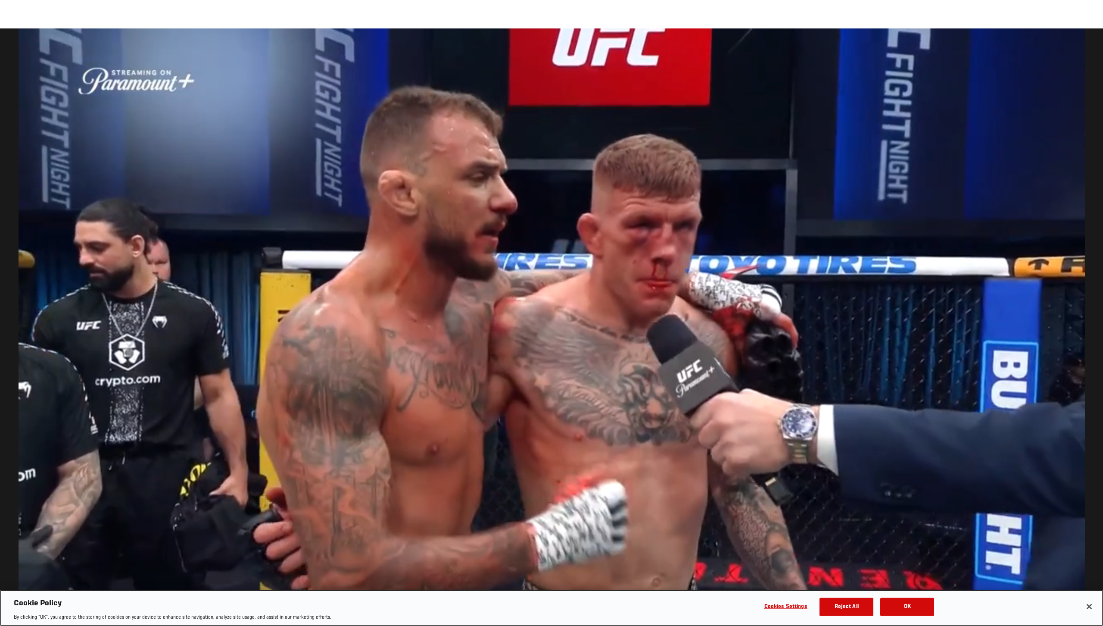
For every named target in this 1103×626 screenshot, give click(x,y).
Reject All (847, 606)
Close (1086, 46)
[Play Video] (551, 328)
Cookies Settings (785, 606)
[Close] (1089, 606)
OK (907, 606)
